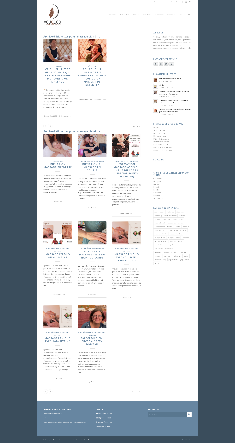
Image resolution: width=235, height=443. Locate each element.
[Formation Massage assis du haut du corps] (92, 232)
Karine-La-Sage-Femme (162, 150)
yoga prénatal (184, 260)
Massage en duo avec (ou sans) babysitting (126, 257)
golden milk (174, 230)
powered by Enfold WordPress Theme (80, 440)
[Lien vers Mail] (190, 2)
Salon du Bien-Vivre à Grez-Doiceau (92, 341)
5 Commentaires (65, 116)
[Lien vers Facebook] (182, 2)
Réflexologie (177, 256)
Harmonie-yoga (159, 136)
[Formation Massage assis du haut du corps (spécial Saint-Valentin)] (126, 145)
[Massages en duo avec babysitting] (57, 316)
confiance (157, 219)
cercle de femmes (170, 215)
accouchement (159, 212)
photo (166, 245)
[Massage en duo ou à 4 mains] (57, 232)
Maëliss (156, 127)
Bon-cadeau (175, 2)
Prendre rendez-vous (161, 2)
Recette (156, 190)
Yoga (164, 260)
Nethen (57, 251)
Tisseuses (157, 260)
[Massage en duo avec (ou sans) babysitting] (126, 232)
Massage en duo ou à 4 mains (58, 256)
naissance (173, 241)
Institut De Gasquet (161, 142)
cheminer (182, 215)
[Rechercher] (189, 15)
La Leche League (160, 133)
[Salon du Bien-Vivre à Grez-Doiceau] (92, 316)
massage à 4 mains (173, 237)
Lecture (156, 184)
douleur (180, 223)
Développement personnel (163, 226)
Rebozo (176, 252)
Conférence (158, 178)
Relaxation (157, 256)
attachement (180, 212)
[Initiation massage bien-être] (57, 145)
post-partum (158, 249)
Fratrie (165, 230)
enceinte (178, 226)
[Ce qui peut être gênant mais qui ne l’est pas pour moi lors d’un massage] (57, 50)
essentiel (186, 226)
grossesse (183, 230)
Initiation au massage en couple (92, 167)
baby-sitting (158, 215)
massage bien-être (176, 234)
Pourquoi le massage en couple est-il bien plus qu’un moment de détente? (92, 77)
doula (181, 219)
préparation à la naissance (163, 252)
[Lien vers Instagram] (186, 2)
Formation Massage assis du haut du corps (92, 254)
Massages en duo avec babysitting (58, 340)
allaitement (170, 212)
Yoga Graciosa (159, 130)
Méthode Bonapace (161, 139)
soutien (186, 256)
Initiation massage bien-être (58, 165)
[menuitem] (161, 1)
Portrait (156, 187)
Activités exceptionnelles (92, 161)
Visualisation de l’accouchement (170, 79)
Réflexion (57, 66)
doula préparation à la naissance (165, 223)
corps (175, 219)
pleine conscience (176, 245)
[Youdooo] (52, 15)
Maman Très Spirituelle (162, 147)
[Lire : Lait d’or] (155, 86)
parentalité (158, 245)
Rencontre (157, 195)
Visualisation (158, 198)
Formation (58, 161)
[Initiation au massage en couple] (92, 145)
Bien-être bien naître (161, 144)
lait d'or (164, 234)
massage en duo (159, 237)
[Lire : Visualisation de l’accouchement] (155, 80)
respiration (167, 256)
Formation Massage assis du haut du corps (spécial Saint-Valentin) (127, 170)
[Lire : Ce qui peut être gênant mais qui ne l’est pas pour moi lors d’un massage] (155, 92)
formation (157, 230)
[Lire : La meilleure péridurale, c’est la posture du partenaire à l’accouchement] (155, 101)
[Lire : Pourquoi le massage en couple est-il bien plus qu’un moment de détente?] (155, 110)
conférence (167, 219)
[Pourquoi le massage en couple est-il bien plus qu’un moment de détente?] (92, 50)
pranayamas (169, 249)
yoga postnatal (173, 260)
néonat (180, 241)
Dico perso (157, 181)
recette (183, 252)
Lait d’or (161, 85)
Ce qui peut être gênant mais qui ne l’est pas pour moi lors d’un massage (58, 75)
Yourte (156, 263)
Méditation (185, 237)
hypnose (157, 234)
